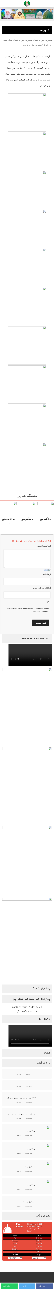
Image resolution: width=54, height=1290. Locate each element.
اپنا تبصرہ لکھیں (44, 546)
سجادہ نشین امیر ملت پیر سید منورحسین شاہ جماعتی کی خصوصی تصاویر (20, 1114)
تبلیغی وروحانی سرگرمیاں (42, 40)
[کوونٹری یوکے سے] (8, 508)
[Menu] (5, 3)
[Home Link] (27, 3)
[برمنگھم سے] (45, 508)
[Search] (49, 4)
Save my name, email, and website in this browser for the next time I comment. (28, 610)
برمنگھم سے (45, 519)
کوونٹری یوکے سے (8, 521)
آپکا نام (47, 574)
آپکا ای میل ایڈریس (42, 588)
